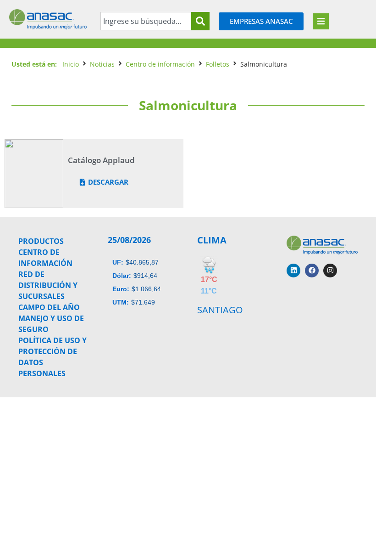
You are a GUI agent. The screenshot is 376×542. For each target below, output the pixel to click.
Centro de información (160, 64)
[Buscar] (200, 21)
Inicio (70, 64)
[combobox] (145, 21)
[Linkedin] (293, 270)
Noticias (102, 64)
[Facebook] (312, 270)
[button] (321, 21)
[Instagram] (330, 270)
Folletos (217, 64)
